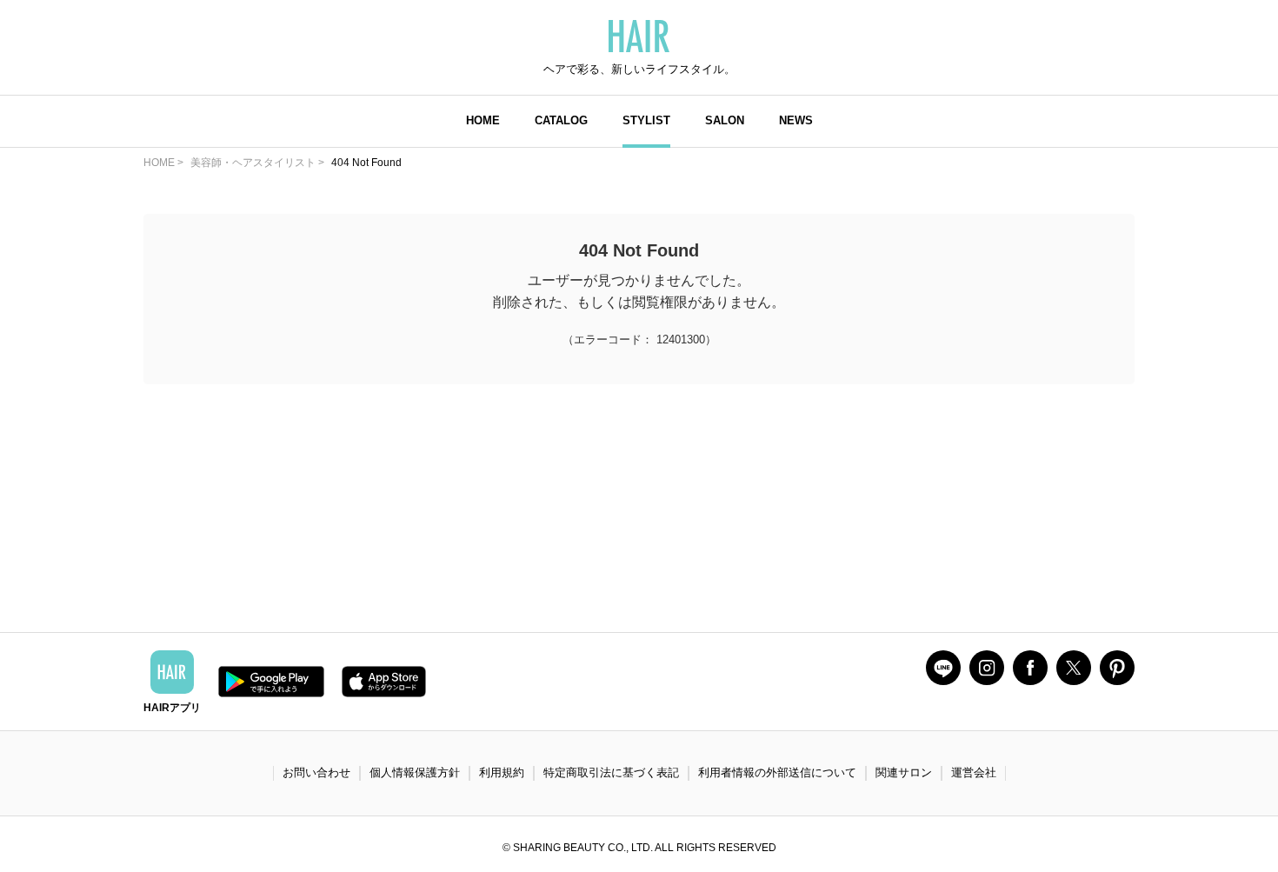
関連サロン (903, 772)
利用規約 (501, 772)
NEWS (796, 120)
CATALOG (561, 120)
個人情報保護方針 (414, 772)
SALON (724, 120)
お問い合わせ (316, 772)
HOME (483, 120)
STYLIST (646, 120)
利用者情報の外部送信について (777, 772)
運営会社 (973, 772)
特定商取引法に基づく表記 (611, 772)
